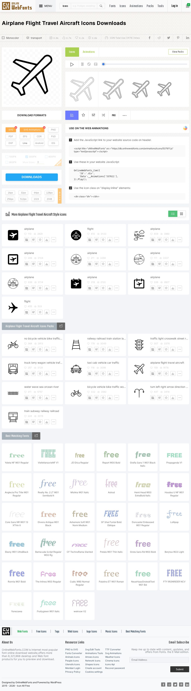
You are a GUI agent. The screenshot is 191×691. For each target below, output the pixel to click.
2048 (49, 199)
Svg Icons (18, 6)
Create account (93, 668)
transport (36, 37)
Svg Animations (113, 653)
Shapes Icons (92, 664)
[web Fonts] (36, 436)
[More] (53, 239)
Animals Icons (72, 656)
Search (101, 6)
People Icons (72, 660)
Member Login (72, 668)
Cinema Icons (112, 660)
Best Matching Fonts (136, 631)
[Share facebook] (150, 38)
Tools (161, 6)
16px (10, 192)
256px (10, 199)
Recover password (115, 668)
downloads (32, 177)
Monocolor (12, 37)
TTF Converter (112, 649)
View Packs (178, 52)
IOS (53, 143)
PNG (53, 129)
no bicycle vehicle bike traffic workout (43, 338)
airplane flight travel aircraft (167, 362)
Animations (136, 6)
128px (49, 192)
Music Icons (111, 631)
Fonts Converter (73, 653)
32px (23, 192)
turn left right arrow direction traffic (169, 386)
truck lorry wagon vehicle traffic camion (43, 362)
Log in (174, 6)
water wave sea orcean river (41, 386)
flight (90, 228)
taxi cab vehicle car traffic (103, 362)
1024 (36, 199)
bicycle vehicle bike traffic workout (106, 386)
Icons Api (110, 664)
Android (39, 143)
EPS (25, 136)
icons (65, 6)
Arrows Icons (92, 656)
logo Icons (92, 631)
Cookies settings (94, 671)
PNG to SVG (71, 649)
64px (36, 192)
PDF (11, 136)
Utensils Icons (72, 664)
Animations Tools (94, 653)
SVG (11, 129)
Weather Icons (112, 656)
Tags (57, 631)
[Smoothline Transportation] (61, 326)
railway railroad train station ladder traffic (106, 338)
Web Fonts (22, 631)
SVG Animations (32, 129)
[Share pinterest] (177, 38)
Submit (180, 669)
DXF (11, 143)
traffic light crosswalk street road (169, 338)
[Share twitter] (168, 38)
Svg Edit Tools (92, 649)
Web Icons (73, 631)
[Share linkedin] (185, 38)
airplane (29, 228)
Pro (114, 115)
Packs (150, 6)
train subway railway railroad (41, 411)
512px (23, 199)
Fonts (112, 6)
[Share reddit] (158, 38)
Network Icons (92, 660)
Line (25, 143)
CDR (39, 136)
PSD (53, 136)
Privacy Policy (72, 671)
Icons (123, 6)
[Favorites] (40, 239)
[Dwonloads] (46, 239)
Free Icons (41, 631)
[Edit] (33, 239)
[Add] (26, 239)
